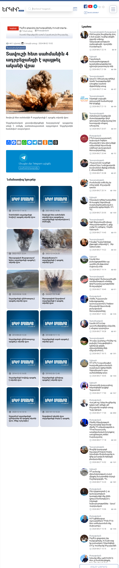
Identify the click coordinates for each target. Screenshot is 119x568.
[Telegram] (95, 6)
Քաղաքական (43, 31)
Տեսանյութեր (93, 12)
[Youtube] (90, 6)
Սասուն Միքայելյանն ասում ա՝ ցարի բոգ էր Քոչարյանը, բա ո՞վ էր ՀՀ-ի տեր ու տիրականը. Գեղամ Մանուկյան (43, 28)
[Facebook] (85, 6)
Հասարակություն (15, 47)
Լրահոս (86, 26)
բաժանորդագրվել (29, 168)
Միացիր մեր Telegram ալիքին (35, 163)
